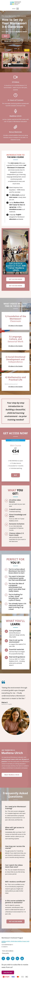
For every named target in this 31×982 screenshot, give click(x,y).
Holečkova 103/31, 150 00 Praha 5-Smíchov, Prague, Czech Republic (15, 942)
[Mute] (21, 273)
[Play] (5, 273)
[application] (15, 251)
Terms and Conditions (7, 951)
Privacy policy (5, 953)
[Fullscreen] (26, 273)
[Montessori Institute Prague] (15, 3)
